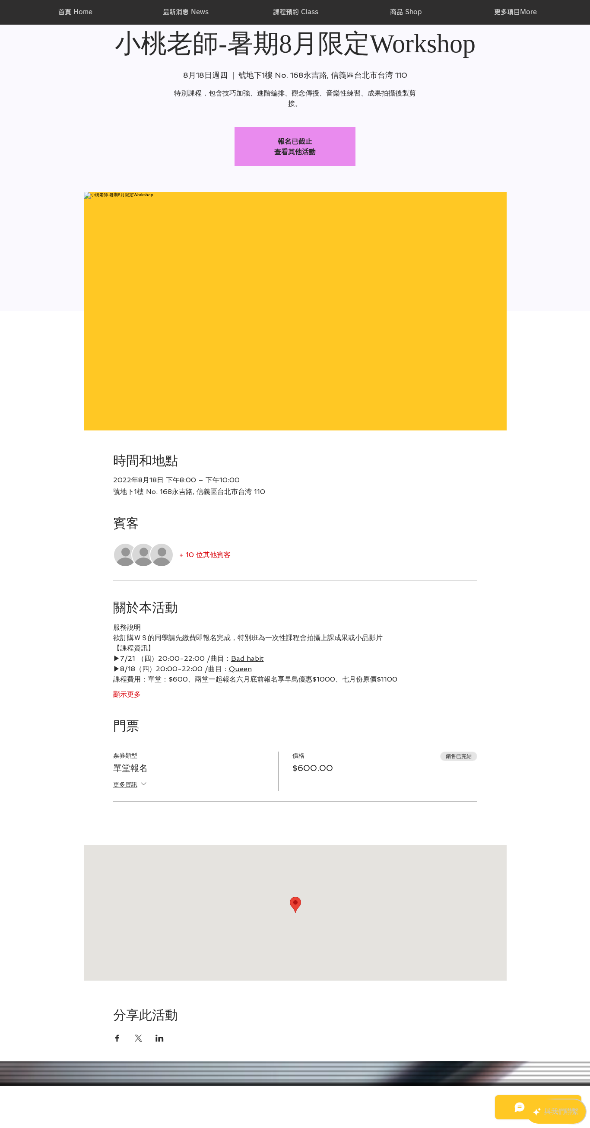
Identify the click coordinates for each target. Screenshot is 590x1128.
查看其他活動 (295, 151)
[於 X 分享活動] (138, 1038)
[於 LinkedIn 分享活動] (159, 1038)
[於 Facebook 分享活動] (117, 1038)
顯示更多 (127, 694)
